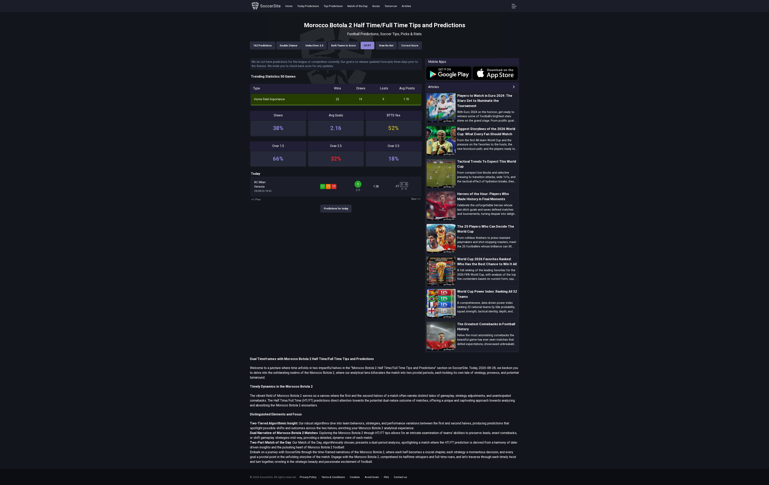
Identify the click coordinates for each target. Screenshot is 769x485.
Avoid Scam (372, 477)
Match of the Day (357, 6)
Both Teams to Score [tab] (343, 45)
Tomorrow (390, 6)
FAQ (386, 477)
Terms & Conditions (333, 477)
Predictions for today (336, 208)
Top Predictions (333, 6)
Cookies (355, 477)
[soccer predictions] (448, 73)
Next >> (416, 198)
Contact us (400, 477)
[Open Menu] (515, 6)
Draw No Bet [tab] (386, 45)
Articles (406, 6)
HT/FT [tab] (367, 45)
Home (288, 6)
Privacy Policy (308, 477)
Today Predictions (308, 6)
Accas (376, 6)
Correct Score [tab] (409, 45)
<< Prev (256, 199)
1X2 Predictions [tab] (262, 45)
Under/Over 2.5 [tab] (314, 45)
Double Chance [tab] (288, 45)
